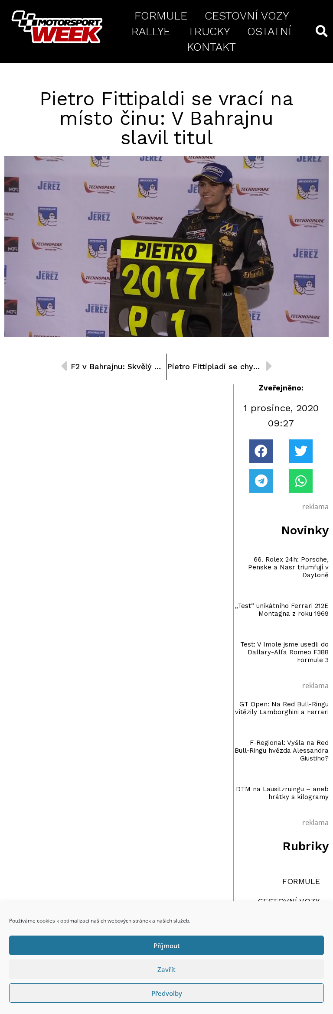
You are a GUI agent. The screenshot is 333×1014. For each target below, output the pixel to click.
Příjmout (166, 945)
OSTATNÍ (269, 31)
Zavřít (166, 969)
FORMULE (160, 15)
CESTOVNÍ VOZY (247, 15)
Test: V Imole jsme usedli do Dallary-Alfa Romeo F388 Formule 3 (284, 652)
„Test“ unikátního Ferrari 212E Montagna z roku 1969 (282, 610)
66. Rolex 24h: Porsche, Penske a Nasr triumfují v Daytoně (288, 567)
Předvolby (166, 993)
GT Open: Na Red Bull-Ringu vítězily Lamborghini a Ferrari (282, 708)
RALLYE (150, 31)
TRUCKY (209, 31)
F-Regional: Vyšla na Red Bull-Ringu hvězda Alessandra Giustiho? (282, 750)
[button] (261, 451)
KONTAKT (211, 46)
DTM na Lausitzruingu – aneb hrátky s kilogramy (282, 793)
